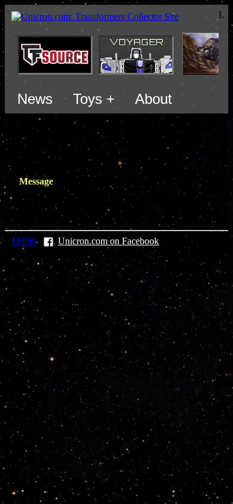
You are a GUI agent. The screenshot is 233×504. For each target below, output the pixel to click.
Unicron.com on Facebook (108, 241)
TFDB (23, 241)
